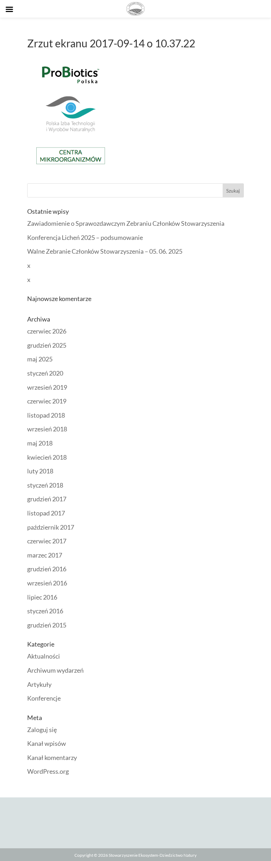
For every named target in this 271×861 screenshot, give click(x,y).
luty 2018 (40, 471)
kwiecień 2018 (47, 457)
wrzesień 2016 (47, 583)
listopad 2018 (46, 415)
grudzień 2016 (46, 569)
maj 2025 (40, 359)
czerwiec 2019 (46, 401)
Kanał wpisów (46, 743)
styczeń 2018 (45, 485)
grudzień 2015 (46, 625)
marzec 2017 (44, 555)
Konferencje (44, 698)
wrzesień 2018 (47, 429)
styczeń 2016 (45, 611)
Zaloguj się (42, 729)
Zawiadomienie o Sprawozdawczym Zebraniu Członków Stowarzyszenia (125, 223)
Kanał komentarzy (52, 757)
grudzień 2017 (46, 499)
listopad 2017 (46, 513)
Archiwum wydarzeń (55, 670)
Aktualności (43, 656)
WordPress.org (48, 771)
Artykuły (39, 684)
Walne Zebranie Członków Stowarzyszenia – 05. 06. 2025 (104, 251)
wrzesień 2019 (47, 387)
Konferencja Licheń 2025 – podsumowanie (85, 237)
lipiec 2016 (42, 597)
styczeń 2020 (45, 373)
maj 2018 (40, 443)
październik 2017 (50, 527)
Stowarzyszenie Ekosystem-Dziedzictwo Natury (153, 855)
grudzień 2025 (46, 345)
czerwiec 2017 (46, 541)
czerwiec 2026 (46, 331)
